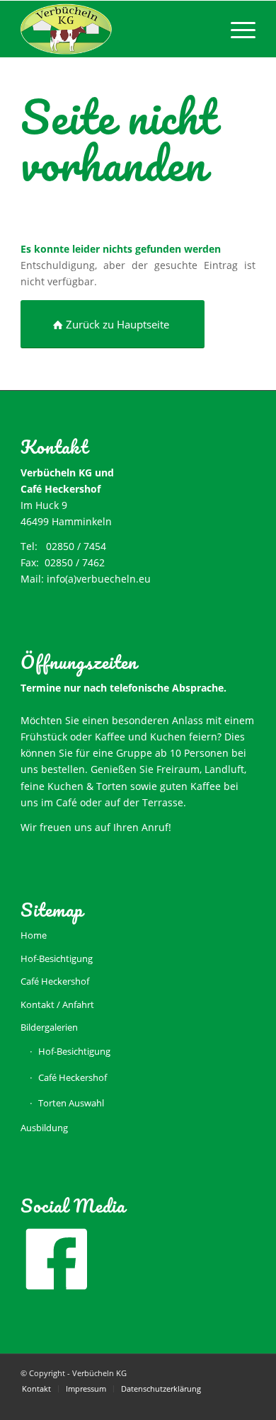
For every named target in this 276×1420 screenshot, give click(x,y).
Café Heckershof (55, 981)
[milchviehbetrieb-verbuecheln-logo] (114, 29)
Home (34, 935)
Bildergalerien (49, 1027)
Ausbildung (44, 1127)
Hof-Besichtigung (57, 958)
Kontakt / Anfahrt (57, 1004)
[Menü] (236, 29)
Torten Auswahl (71, 1103)
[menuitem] (236, 29)
